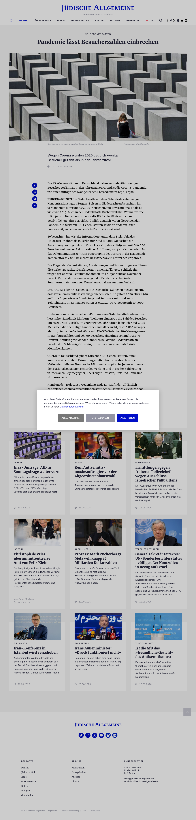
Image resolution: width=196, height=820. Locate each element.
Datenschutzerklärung (71, 406)
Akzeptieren (128, 418)
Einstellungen (100, 418)
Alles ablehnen (71, 418)
